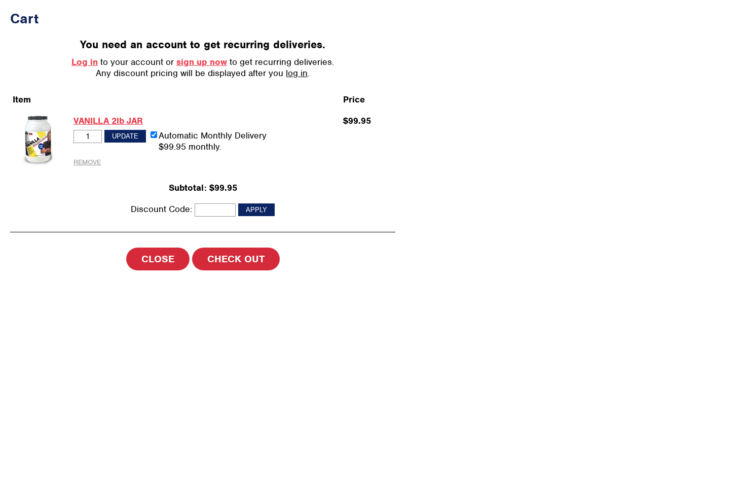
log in (297, 73)
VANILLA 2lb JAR (108, 120)
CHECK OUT (236, 259)
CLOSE (157, 259)
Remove (87, 162)
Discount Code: (161, 209)
